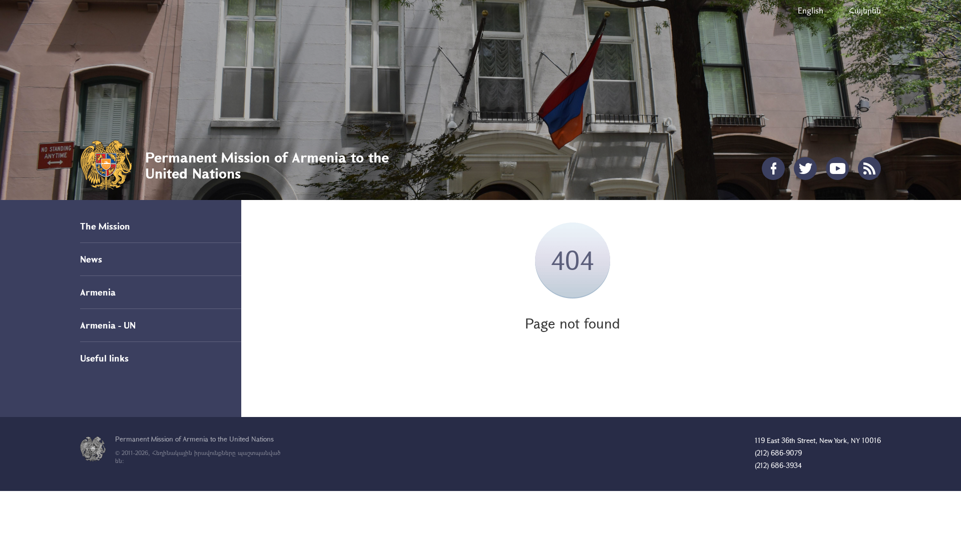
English (810, 10)
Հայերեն (865, 10)
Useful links (104, 358)
